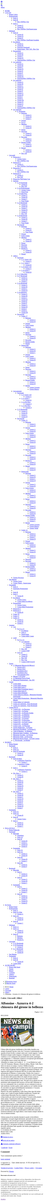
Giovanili (12, 155)
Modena (24, 124)
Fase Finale (25, 201)
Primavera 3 (17, 168)
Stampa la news (7, 1137)
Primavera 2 (17, 162)
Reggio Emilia (26, 142)
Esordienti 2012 (22, 673)
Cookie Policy (18, 1168)
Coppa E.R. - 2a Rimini (20, 724)
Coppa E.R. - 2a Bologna (21, 716)
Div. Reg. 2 (17, 779)
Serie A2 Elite (17, 912)
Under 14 (24, 530)
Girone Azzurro (34, 387)
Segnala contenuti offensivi (12, 1144)
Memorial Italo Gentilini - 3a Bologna (25, 733)
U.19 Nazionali (22, 183)
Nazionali (20, 258)
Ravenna (24, 137)
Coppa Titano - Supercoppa (22, 583)
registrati (7, 1159)
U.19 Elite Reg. (22, 194)
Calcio (7, 989)
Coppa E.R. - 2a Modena (21, 715)
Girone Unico (21, 159)
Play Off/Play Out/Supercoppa (27, 29)
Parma (23, 130)
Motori (11, 971)
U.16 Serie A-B (26, 267)
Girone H (20, 77)
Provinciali (20, 225)
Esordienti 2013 (22, 671)
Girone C (20, 56)
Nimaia (11, 1171)
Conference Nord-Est (24, 760)
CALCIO (8, 13)
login (2, 1159)
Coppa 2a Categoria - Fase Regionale (25, 704)
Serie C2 (16, 929)
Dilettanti (12, 31)
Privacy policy (29, 1168)
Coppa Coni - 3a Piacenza (21, 726)
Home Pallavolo (14, 830)
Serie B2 (20, 863)
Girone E (20, 38)
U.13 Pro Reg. (26, 406)
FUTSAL (8, 905)
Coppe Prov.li (13, 707)
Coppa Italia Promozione (25, 607)
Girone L (20, 98)
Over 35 (20, 652)
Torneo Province (18, 578)
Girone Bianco (34, 389)
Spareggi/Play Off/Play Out (26, 60)
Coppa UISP (25, 651)
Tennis (11, 969)
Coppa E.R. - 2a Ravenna (21, 720)
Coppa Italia (17, 684)
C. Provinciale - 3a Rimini (21, 740)
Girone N (20, 102)
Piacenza (24, 131)
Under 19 (16, 614)
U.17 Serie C (25, 263)
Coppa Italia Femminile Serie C (23, 689)
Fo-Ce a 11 (20, 629)
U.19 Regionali (22, 203)
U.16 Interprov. (22, 292)
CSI (14, 627)
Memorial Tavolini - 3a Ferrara (23, 735)
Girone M (20, 100)
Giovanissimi (17, 391)
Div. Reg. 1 (17, 773)
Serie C (15, 23)
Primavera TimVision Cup (21, 179)
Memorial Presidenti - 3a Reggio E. (24, 729)
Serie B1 (20, 857)
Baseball (12, 978)
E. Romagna (21, 111)
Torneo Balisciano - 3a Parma (22, 727)
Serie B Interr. (17, 759)
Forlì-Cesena (25, 236)
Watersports (13, 976)
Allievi (15, 256)
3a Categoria (17, 109)
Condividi (4, 1147)
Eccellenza (16, 42)
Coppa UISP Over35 (28, 662)
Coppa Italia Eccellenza (24, 601)
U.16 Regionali (22, 283)
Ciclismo (12, 972)
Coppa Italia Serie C (19, 687)
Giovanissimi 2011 (23, 674)
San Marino (13, 579)
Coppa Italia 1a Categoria (21, 702)
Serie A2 (16, 749)
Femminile (12, 585)
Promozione (17, 51)
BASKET (8, 742)
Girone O (20, 104)
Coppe (11, 682)
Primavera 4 (17, 173)
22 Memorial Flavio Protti (21, 678)
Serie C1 (16, 927)
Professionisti (13, 16)
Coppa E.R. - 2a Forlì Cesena (22, 722)
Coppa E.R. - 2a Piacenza (21, 709)
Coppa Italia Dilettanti (20, 693)
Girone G (20, 75)
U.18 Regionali (22, 215)
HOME (7, 11)
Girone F (20, 73)
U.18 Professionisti (23, 188)
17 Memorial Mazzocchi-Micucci (24, 665)
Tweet (10, 1147)
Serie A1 (16, 812)
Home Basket (13, 744)
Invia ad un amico (8, 1140)
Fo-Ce (23, 122)
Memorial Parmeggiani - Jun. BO (24, 680)
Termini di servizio (7, 1168)
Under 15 (24, 420)
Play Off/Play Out (23, 22)
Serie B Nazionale (19, 751)
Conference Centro (23, 764)
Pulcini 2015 (21, 667)
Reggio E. (24, 248)
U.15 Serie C (25, 398)
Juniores (15, 181)
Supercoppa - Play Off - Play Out (28, 49)
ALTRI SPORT (10, 965)
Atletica (11, 974)
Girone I (20, 97)
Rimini (23, 148)
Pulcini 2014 (21, 669)
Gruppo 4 (28, 407)
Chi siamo (38, 1168)
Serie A (15, 18)
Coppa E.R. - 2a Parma (20, 711)
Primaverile (25, 345)
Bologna (24, 113)
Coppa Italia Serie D (19, 691)
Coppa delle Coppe (27, 636)
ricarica (3, 1199)
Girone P (20, 106)
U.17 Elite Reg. (22, 274)
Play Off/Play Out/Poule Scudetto (28, 40)
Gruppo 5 (28, 404)
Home (11, 987)
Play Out (24, 660)
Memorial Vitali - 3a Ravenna (22, 737)
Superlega (20, 835)
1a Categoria (17, 62)
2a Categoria (17, 80)
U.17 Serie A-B (26, 259)
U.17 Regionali (22, 276)
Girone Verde (33, 528)
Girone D (20, 36)
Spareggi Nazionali (23, 47)
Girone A (20, 25)
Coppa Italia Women (19, 685)
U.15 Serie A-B (26, 395)
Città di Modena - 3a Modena (22, 731)
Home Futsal (13, 907)
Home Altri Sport (14, 967)
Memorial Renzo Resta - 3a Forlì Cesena (26, 738)
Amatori (11, 625)
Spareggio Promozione (20, 588)
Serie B (15, 20)
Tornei (11, 663)
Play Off (24, 153)
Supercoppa (25, 634)
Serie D (15, 33)
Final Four (24, 192)
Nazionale (20, 393)
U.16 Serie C (25, 270)
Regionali (12, 757)
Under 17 (24, 316)
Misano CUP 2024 (19, 676)
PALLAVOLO (10, 828)
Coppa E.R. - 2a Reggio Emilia (23, 713)
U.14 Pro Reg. (26, 402)
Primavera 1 (17, 157)
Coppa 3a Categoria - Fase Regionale (25, 706)
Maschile (16, 833)
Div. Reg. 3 (17, 791)
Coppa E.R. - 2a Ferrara (21, 718)
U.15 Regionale (22, 409)
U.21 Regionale (18, 943)
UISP (15, 638)
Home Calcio (13, 14)
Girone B (20, 27)
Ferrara (23, 120)
